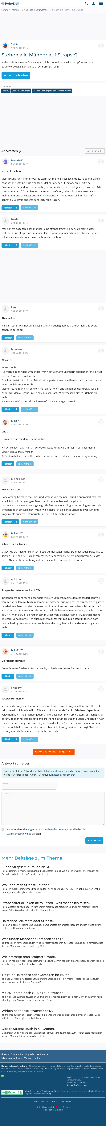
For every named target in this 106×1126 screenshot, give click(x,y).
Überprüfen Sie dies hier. (77, 1085)
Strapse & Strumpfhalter (37, 9)
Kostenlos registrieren (63, 774)
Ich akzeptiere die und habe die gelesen (45, 831)
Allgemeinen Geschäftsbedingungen (48, 829)
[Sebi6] (6, 45)
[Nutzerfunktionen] (93, 3)
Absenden (94, 840)
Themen (15, 9)
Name (6, 783)
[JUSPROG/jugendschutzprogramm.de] (12, 1092)
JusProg (48, 1093)
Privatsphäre (65, 1101)
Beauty (5, 91)
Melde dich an (53, 771)
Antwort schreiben (16, 75)
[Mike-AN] (6, 422)
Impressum (39, 1101)
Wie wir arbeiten (32, 1058)
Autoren (17, 1058)
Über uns (6, 1058)
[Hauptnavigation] (101, 3)
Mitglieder (29, 1054)
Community (17, 1054)
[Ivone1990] (6, 161)
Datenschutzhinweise (18, 833)
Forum (4, 9)
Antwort (8, 793)
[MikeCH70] (6, 534)
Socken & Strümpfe (21, 91)
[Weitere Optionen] (101, 45)
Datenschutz (52, 1101)
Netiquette (42, 1054)
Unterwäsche (64, 91)
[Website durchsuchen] (86, 3)
